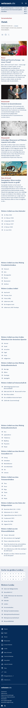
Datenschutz (4, 693)
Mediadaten (4, 698)
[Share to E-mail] (2, 35)
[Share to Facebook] (6, 35)
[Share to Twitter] (9, 35)
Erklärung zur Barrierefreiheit (8, 697)
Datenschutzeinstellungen (7, 695)
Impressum (4, 691)
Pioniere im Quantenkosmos (15, 115)
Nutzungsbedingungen (6, 700)
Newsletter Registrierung (7, 702)
